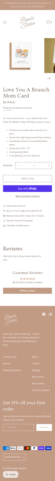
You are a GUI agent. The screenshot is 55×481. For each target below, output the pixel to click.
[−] (18, 165)
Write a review (27, 290)
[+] (49, 165)
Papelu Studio (18, 468)
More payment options (28, 196)
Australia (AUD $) (12, 457)
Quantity (7, 165)
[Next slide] (49, 78)
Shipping (7, 108)
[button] (48, 22)
